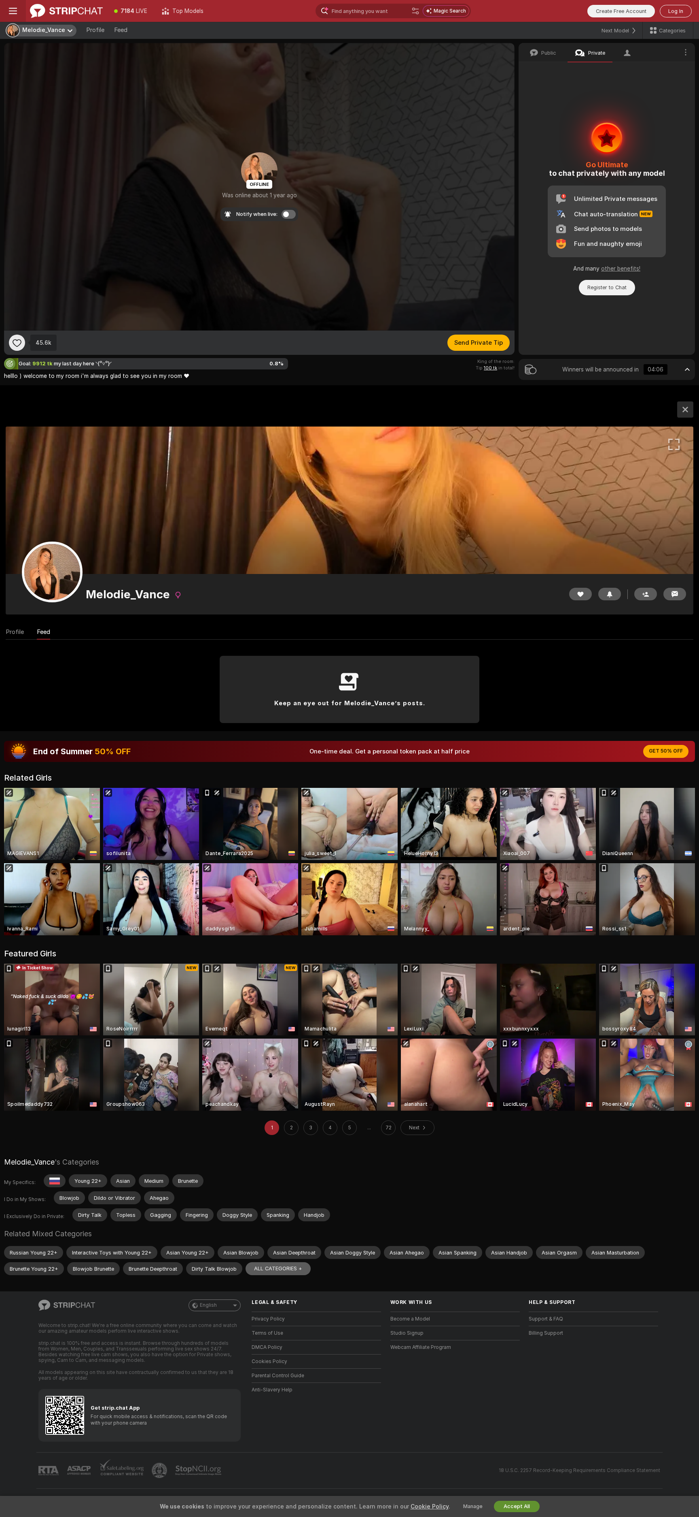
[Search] (415, 11)
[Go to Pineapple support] (160, 1470)
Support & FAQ (546, 1319)
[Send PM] (674, 594)
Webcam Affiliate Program (420, 1347)
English (208, 1305)
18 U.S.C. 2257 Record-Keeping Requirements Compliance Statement (579, 1470)
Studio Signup (407, 1333)
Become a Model (410, 1319)
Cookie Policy (430, 1506)
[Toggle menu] (13, 11)
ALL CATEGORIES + (278, 1268)
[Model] (685, 409)
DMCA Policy (267, 1347)
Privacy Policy (268, 1319)
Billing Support (546, 1333)
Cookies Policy (269, 1361)
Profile (95, 30)
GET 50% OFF (666, 751)
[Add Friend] (645, 594)
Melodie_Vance (29, 1162)
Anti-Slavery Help (272, 1390)
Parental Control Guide (278, 1375)
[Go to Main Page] (66, 11)
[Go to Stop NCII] (199, 1470)
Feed (120, 30)
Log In (675, 11)
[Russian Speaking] (55, 1180)
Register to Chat (607, 287)
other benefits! (620, 268)
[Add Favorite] (17, 343)
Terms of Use (267, 1333)
